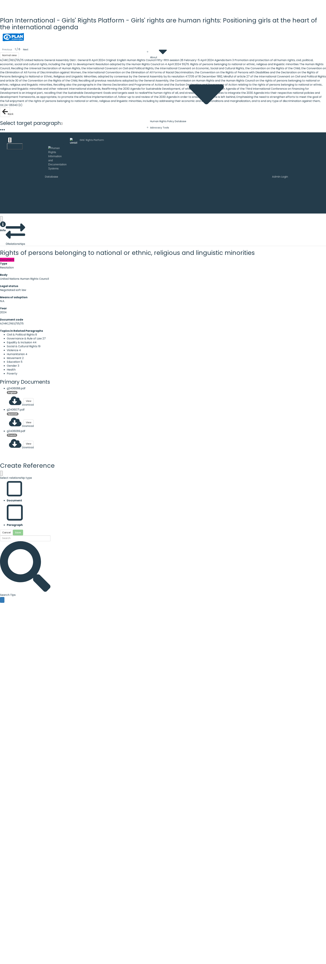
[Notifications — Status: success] (10, 140)
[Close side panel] (1, 218)
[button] (3, 226)
